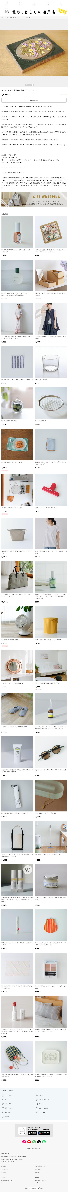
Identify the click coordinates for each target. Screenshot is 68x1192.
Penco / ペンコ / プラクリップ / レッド (46, 507)
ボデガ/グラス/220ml (41, 379)
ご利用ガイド (4, 1169)
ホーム (6, 4)
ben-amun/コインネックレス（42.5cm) (45, 813)
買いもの (20, 4)
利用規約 (37, 1172)
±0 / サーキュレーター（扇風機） (10, 639)
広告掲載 (3, 1172)
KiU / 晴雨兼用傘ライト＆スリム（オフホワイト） (14, 813)
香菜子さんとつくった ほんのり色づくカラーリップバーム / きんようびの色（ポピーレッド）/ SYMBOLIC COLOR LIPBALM (17, 1031)
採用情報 (37, 1177)
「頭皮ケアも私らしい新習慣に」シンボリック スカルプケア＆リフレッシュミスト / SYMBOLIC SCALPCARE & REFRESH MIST (50, 596)
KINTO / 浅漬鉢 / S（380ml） (9, 420)
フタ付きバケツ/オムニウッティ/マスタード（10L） (49, 639)
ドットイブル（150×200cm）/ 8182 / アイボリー (48, 683)
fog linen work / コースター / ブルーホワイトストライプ (17, 379)
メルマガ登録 (34, 100)
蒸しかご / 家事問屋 (40, 420)
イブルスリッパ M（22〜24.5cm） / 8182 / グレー (15, 726)
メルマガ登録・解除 (40, 1166)
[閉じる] (38, 1188)
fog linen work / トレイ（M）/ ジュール (11, 462)
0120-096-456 (22, 1156)
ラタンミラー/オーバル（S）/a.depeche (12, 683)
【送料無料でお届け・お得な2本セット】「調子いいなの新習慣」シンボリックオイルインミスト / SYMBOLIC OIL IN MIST (17, 899)
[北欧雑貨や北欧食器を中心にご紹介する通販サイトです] (34, 11)
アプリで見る (32, 1188)
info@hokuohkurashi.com (8, 1156)
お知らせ (3, 1166)
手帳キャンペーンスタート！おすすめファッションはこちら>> (16, 17)
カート (47, 4)
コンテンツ (34, 4)
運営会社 (3, 1177)
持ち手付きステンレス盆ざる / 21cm (11, 507)
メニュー (61, 4)
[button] (3, 54)
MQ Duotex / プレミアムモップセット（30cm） (48, 854)
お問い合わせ (38, 1169)
